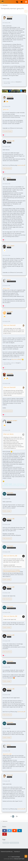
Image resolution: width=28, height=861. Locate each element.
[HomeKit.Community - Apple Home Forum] (2, 1)
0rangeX (18, 362)
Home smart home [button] (7, 411)
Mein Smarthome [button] (7, 168)
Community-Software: (14, 858)
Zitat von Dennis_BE (10, 556)
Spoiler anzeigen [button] (7, 511)
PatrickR (18, 81)
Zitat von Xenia (8, 434)
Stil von (14, 856)
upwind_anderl (8, 754)
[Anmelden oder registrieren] (21, 1)
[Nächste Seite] (17, 816)
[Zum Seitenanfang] (26, 856)
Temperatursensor (14, 842)
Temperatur (5, 842)
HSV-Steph (7, 288)
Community (20, 165)
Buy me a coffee (16, 359)
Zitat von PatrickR (9, 325)
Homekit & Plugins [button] (7, 131)
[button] (17, 1)
